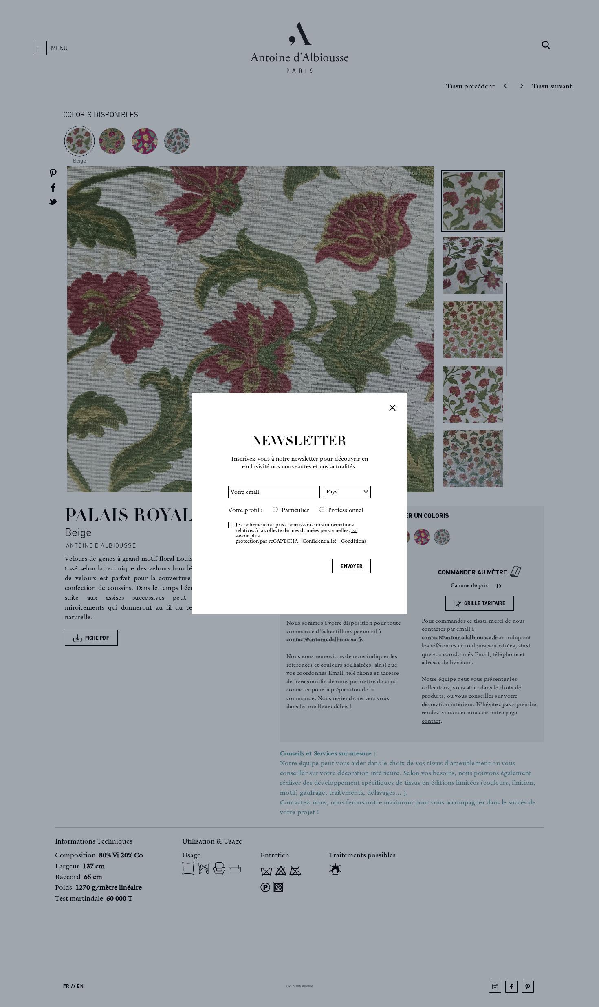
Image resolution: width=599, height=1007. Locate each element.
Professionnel (345, 510)
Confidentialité (319, 541)
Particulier (295, 510)
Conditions (353, 541)
